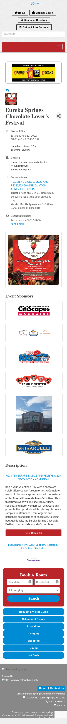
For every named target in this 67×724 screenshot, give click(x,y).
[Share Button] (59, 116)
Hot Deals (52, 545)
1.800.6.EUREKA (56, 701)
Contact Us (40, 548)
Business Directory (17, 545)
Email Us (60, 705)
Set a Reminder (33, 533)
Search (33, 598)
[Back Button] (7, 90)
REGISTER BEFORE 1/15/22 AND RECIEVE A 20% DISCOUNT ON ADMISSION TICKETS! (29, 186)
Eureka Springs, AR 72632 (45, 697)
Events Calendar (37, 545)
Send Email (17, 224)
